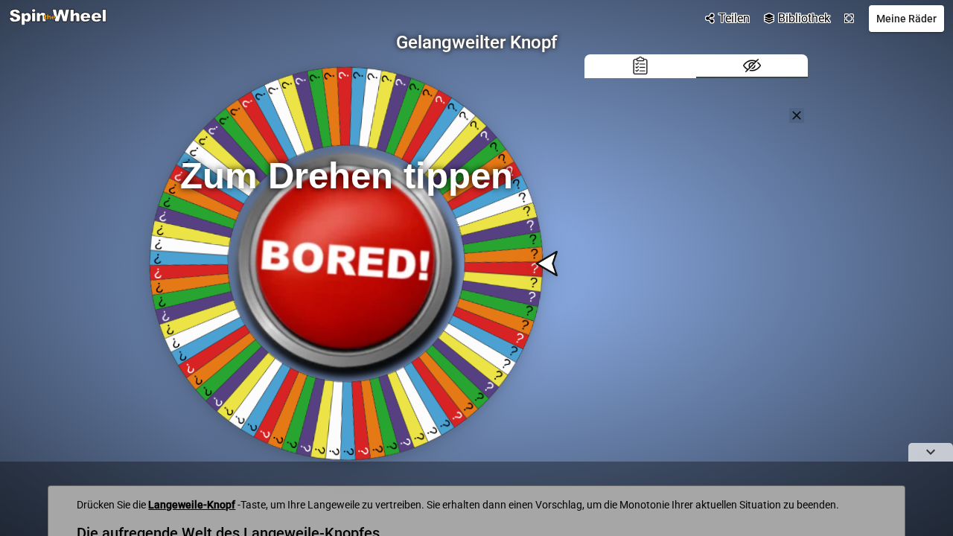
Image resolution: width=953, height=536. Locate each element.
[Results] (640, 66)
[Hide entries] (752, 66)
